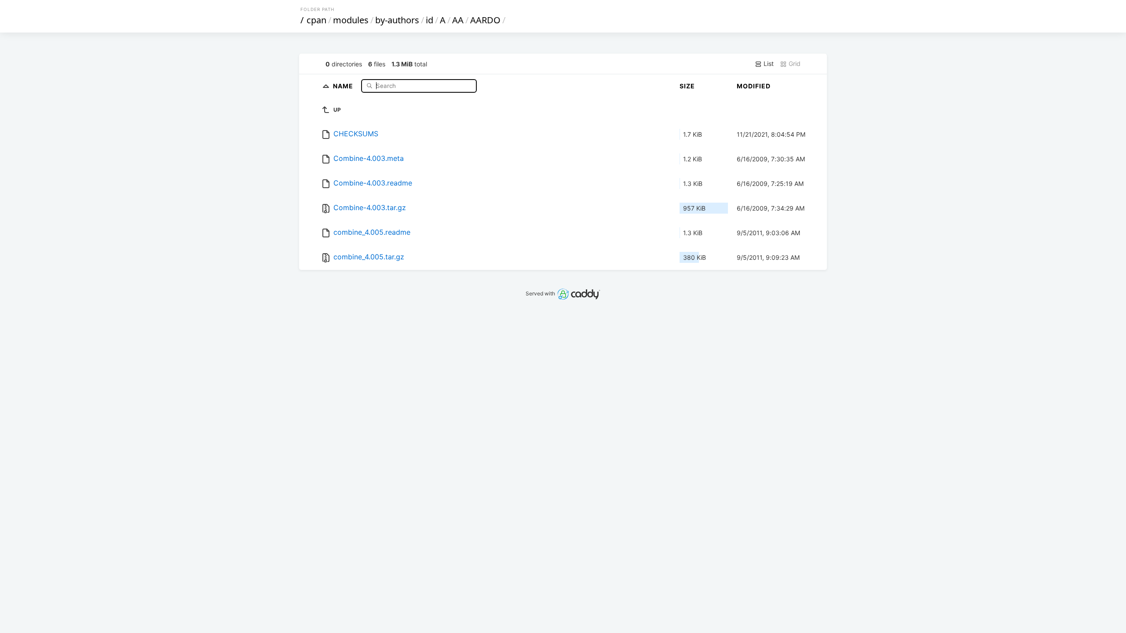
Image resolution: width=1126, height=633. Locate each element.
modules (351, 20)
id (429, 20)
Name (344, 85)
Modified (754, 86)
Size (687, 86)
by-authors (397, 20)
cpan (316, 20)
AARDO (485, 20)
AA (458, 20)
